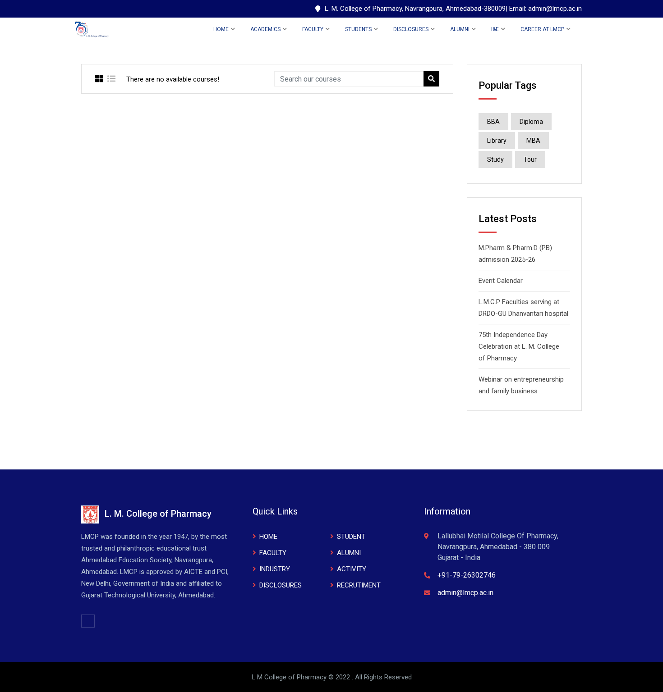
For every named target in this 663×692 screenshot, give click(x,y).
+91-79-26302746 (466, 575)
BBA (493, 121)
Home (221, 29)
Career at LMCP (542, 29)
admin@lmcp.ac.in (465, 592)
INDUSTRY (274, 569)
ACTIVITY (351, 569)
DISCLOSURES (410, 29)
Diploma (531, 121)
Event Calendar (501, 281)
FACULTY (312, 29)
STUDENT (351, 537)
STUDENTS (358, 29)
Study (495, 159)
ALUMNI (460, 29)
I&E (495, 29)
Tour (530, 159)
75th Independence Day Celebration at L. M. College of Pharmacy (519, 346)
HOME (268, 537)
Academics (265, 29)
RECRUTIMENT (359, 585)
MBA (533, 140)
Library (496, 140)
